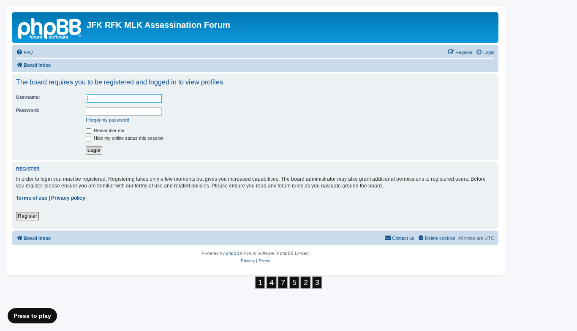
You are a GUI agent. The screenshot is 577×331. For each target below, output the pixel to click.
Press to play (32, 315)
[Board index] (50, 27)
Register (27, 216)
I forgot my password (107, 119)
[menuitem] (24, 52)
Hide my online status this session (128, 138)
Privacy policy (68, 198)
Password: (28, 110)
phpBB (233, 253)
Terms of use (31, 198)
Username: (28, 97)
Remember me (108, 130)
